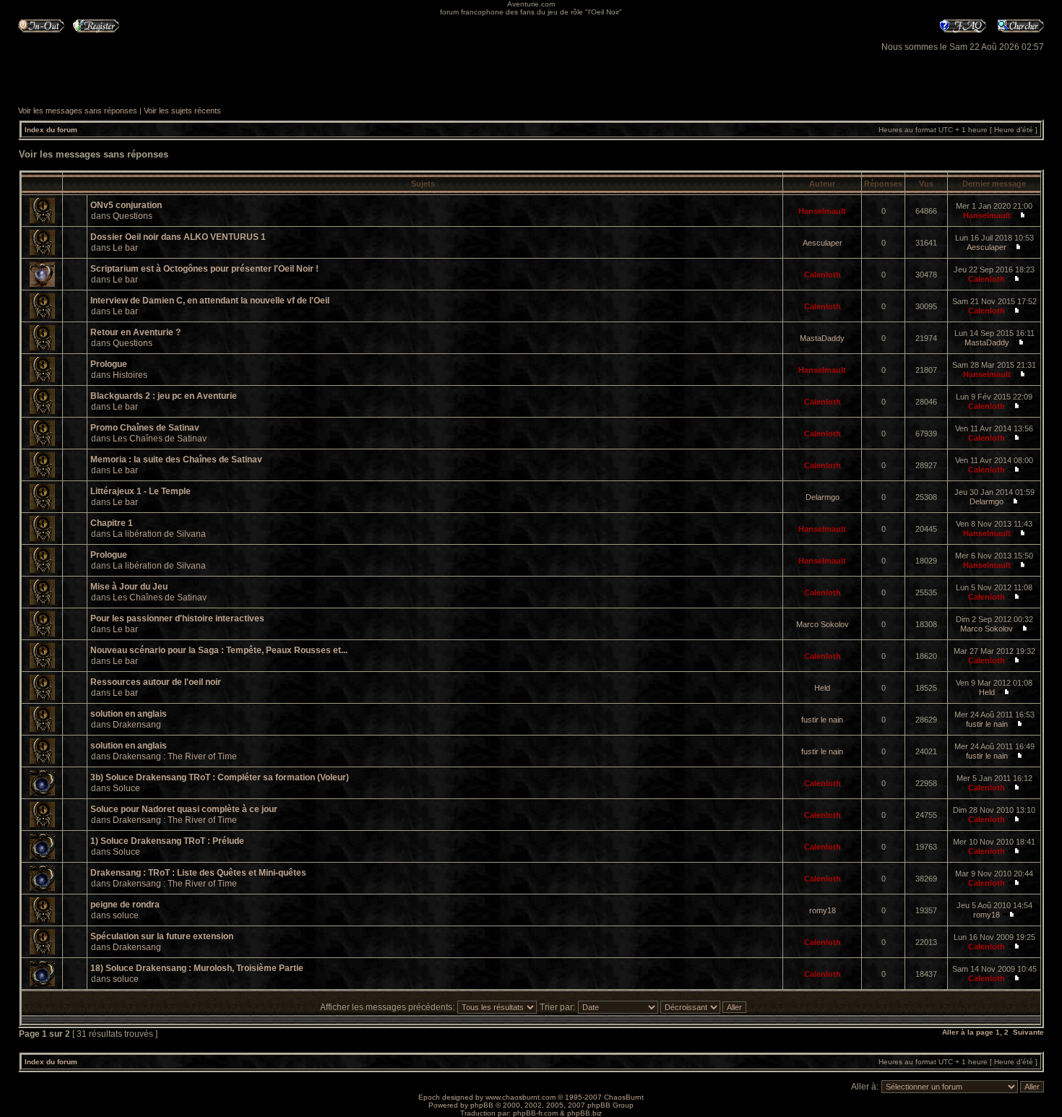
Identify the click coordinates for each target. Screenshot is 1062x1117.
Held (822, 687)
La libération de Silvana (159, 534)
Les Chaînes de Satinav (160, 439)
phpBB (481, 1105)
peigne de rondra (125, 905)
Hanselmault (822, 211)
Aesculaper (822, 242)
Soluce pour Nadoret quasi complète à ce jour (183, 809)
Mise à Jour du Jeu (129, 587)
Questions (132, 216)
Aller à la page (967, 1032)
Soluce (126, 788)
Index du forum (51, 130)
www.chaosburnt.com (520, 1097)
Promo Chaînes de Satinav (144, 428)
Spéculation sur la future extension (161, 936)
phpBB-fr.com (535, 1113)
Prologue (108, 364)
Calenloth (822, 274)
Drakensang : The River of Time (175, 756)
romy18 (822, 910)
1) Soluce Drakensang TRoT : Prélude (167, 841)
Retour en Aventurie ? (135, 332)
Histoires (130, 375)
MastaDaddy (822, 338)
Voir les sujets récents (182, 110)
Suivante (1028, 1032)
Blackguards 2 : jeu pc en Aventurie (163, 396)
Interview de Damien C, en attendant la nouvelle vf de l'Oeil (209, 301)
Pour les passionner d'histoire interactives (177, 618)
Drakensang (137, 725)
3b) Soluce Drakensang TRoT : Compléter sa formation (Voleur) (219, 777)
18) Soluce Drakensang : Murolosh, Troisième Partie (196, 968)
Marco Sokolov (822, 624)
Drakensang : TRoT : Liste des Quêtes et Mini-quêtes (198, 873)
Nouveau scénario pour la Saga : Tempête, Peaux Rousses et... (218, 650)
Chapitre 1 (111, 523)
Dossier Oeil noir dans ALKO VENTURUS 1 (178, 237)
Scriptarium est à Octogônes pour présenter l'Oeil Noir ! (204, 269)
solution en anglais (128, 714)
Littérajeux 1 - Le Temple (140, 491)
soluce (126, 915)
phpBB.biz (584, 1113)
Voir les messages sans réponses (77, 110)
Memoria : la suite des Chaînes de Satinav (176, 459)
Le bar (125, 248)
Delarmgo (822, 497)
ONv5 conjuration (126, 205)
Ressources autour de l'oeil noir (155, 682)
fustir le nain (822, 719)
